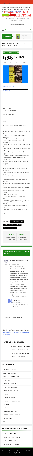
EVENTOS (6, 380)
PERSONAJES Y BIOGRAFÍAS (12, 415)
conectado (21, 321)
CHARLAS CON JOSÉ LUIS (11, 376)
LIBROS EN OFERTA (24, 36)
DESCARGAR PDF (9, 86)
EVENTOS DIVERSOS (9, 383)
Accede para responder (20, 296)
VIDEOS (5, 422)
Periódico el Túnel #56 (9, 434)
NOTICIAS (6, 408)
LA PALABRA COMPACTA (20, 354)
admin (6, 62)
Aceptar (5, 15)
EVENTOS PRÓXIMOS (10, 387)
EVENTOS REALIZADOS (10, 390)
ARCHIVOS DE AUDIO (10, 373)
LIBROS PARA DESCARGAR (11, 52)
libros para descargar (10, 228)
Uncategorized (7, 418)
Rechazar (12, 15)
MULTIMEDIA (7, 404)
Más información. (16, 11)
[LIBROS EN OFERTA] (18, 37)
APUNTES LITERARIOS (10, 369)
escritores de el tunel (17, 221)
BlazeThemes (20, 453)
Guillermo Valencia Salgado (12, 225)
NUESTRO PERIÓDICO (10, 411)
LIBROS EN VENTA (9, 397)
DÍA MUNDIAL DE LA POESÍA (11, 437)
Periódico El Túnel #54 (9, 441)
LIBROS (5, 394)
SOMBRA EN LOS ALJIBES (20, 346)
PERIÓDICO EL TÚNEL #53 (11, 444)
